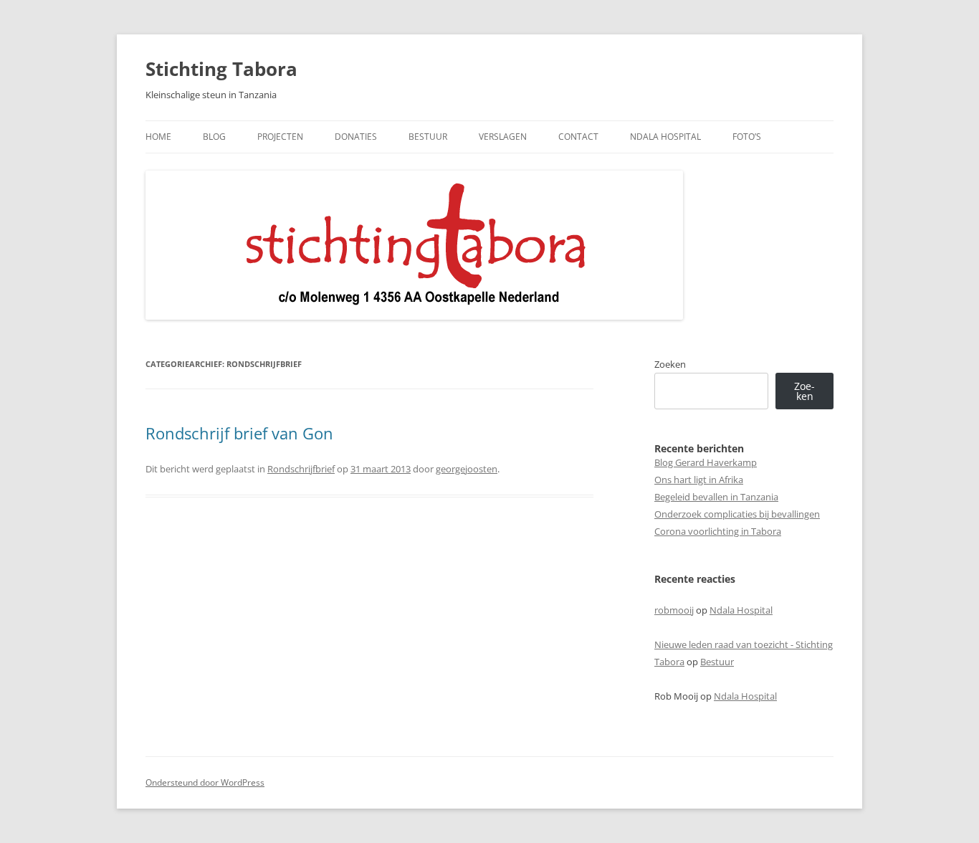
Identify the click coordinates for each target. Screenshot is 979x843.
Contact (578, 136)
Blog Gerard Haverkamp (705, 462)
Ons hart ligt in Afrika (698, 479)
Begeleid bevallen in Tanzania (716, 496)
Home (158, 136)
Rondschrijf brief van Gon (239, 433)
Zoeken (670, 364)
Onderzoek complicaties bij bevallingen (737, 514)
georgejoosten (466, 468)
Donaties (356, 136)
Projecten (280, 136)
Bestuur (428, 136)
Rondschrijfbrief (301, 468)
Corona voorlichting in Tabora (717, 531)
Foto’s (746, 136)
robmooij (674, 610)
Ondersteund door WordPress (204, 782)
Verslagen (503, 136)
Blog (214, 136)
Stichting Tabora (221, 69)
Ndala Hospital (665, 136)
